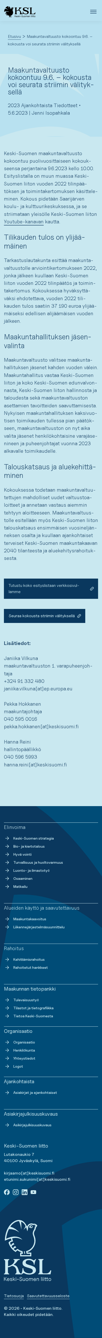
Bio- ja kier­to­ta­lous (29, 846)
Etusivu (14, 36)
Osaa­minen (22, 878)
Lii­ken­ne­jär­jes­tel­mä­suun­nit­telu (39, 927)
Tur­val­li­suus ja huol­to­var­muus (38, 862)
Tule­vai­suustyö (26, 1000)
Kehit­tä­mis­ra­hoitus (29, 959)
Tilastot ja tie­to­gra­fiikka (33, 1008)
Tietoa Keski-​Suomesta (33, 1016)
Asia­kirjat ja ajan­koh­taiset (35, 1092)
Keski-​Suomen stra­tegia (33, 838)
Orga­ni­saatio (24, 1042)
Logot (18, 1066)
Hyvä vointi (22, 854)
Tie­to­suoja (14, 1295)
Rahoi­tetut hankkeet (30, 967)
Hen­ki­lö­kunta (24, 1050)
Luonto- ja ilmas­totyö (31, 870)
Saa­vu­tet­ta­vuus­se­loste (48, 1295)
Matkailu (20, 886)
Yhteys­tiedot (24, 1058)
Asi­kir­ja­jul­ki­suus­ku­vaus (32, 1125)
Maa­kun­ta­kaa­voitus (29, 919)
